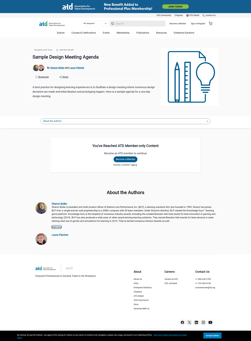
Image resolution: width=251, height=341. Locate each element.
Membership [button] (123, 32)
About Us (138, 279)
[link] (164, 15)
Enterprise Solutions (143, 287)
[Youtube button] (210, 322)
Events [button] (106, 32)
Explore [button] (60, 32)
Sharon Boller (57, 67)
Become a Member (178, 23)
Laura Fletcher (76, 67)
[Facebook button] (182, 322)
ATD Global (139, 296)
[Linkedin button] (196, 322)
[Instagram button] (203, 322)
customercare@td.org (205, 287)
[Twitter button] (189, 322)
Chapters (138, 292)
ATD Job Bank (170, 283)
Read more (56, 227)
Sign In (134, 165)
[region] (125, 336)
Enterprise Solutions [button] (184, 32)
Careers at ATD (171, 279)
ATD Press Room (141, 300)
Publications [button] (142, 32)
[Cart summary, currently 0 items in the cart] (212, 23)
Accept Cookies (212, 335)
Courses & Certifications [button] (83, 32)
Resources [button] (161, 32)
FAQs (136, 283)
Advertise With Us (141, 308)
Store (136, 304)
